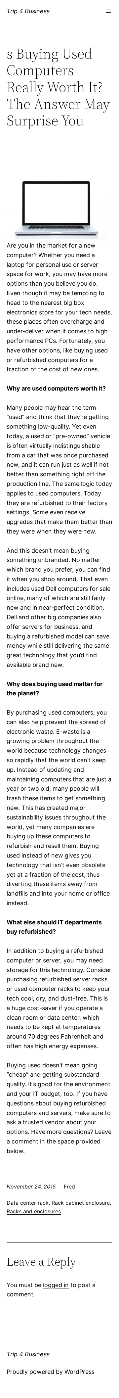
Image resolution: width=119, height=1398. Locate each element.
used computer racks (43, 988)
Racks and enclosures (34, 1211)
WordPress (79, 1371)
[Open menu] (108, 11)
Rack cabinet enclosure (81, 1202)
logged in (56, 1285)
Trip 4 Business (28, 11)
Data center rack (28, 1202)
